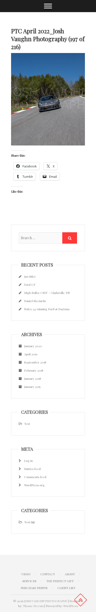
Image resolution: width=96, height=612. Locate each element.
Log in (28, 461)
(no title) (29, 276)
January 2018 (32, 378)
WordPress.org (34, 485)
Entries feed (32, 469)
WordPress (70, 606)
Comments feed (35, 477)
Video (26, 574)
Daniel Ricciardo (35, 301)
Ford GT (29, 285)
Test (27, 424)
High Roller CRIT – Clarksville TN (47, 293)
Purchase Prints (34, 588)
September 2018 (35, 362)
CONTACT (47, 574)
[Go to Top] (80, 600)
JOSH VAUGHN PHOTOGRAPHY (45, 601)
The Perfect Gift (60, 581)
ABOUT (70, 574)
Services (29, 581)
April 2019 (30, 354)
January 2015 (32, 387)
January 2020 (33, 346)
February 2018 (33, 370)
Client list (66, 588)
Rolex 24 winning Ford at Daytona (46, 309)
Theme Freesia (33, 606)
